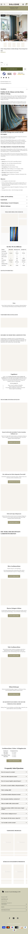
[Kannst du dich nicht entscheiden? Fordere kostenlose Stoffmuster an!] (14, 416)
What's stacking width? (6, 790)
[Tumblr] (8, 77)
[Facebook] (1, 77)
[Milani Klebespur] (14, 670)
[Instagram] (13, 918)
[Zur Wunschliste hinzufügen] (25, 69)
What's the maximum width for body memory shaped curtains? (12, 808)
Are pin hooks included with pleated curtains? (11, 794)
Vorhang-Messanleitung (14, 760)
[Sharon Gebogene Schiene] (14, 592)
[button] (3, 52)
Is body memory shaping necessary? (9, 813)
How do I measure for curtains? (8, 772)
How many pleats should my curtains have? (10, 799)
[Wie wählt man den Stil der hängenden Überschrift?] (14, 458)
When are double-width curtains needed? (10, 803)
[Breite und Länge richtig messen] (14, 497)
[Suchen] (4, 4)
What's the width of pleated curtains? (9, 776)
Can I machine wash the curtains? (8, 822)
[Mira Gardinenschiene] (14, 550)
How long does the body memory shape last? (10, 818)
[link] (14, 8)
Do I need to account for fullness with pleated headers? (13, 785)
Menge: (2, 62)
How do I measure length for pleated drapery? (11, 781)
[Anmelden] (23, 4)
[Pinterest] (6, 77)
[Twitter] (3, 77)
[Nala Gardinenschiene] (14, 630)
